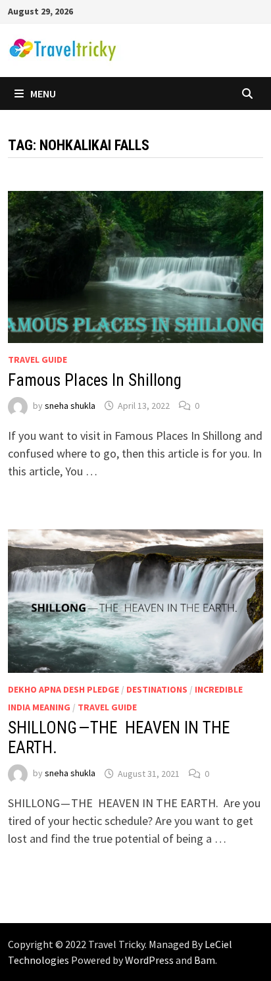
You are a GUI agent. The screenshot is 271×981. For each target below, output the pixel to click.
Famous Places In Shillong (95, 380)
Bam (204, 960)
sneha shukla (70, 405)
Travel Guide (37, 359)
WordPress (149, 960)
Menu (43, 93)
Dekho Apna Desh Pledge (63, 689)
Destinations (156, 689)
